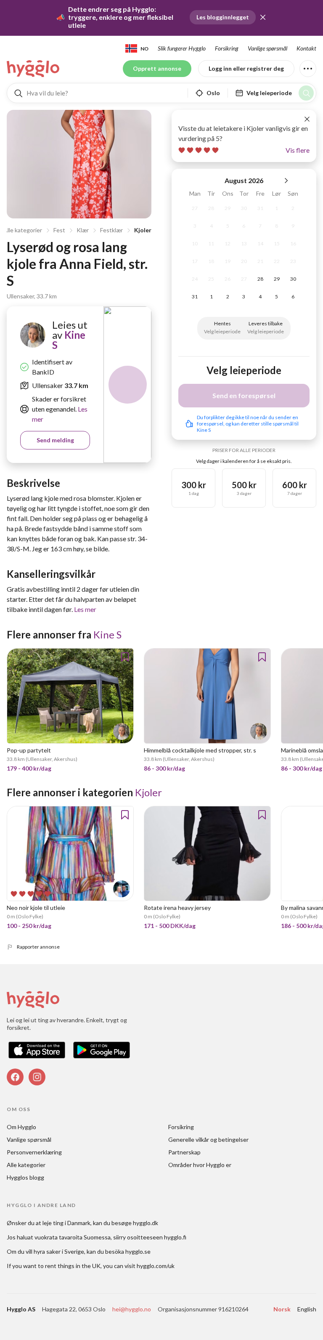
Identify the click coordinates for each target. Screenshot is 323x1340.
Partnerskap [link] (184, 1152)
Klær (83, 230)
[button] (263, 17)
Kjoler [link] (148, 792)
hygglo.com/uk (156, 1265)
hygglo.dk (145, 1222)
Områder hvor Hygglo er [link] (199, 1164)
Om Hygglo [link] (21, 1126)
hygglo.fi (175, 1237)
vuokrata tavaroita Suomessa (72, 1237)
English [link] (306, 1309)
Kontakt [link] (306, 48)
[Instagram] (37, 1077)
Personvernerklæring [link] (34, 1152)
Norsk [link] (282, 1309)
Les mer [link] (85, 609)
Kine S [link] (68, 340)
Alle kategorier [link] (26, 1164)
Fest (59, 230)
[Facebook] (15, 1077)
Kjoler (142, 230)
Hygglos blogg (25, 1177)
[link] (34, 68)
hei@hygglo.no (131, 1309)
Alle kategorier (22, 230)
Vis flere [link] (298, 150)
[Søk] (306, 93)
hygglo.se (138, 1251)
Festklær (111, 230)
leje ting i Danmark (66, 1222)
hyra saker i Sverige (59, 1251)
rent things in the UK (73, 1265)
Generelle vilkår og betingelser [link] (208, 1139)
